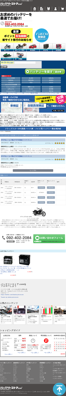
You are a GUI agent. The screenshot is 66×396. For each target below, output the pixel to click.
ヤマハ (45, 93)
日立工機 (42, 377)
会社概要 (3, 391)
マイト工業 (42, 379)
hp (27, 373)
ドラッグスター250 (53, 93)
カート (62, 11)
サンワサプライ (30, 379)
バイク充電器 (11, 78)
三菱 (14, 375)
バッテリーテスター (57, 378)
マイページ (55, 11)
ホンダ (1, 365)
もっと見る (33, 170)
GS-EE (28, 371)
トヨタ (14, 365)
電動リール (31, 86)
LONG (51, 86)
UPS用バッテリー (31, 362)
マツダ (14, 373)
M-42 (31, 89)
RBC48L (31, 80)
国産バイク (38, 93)
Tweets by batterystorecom (9, 297)
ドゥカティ (2, 377)
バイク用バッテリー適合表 (26, 93)
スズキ (1, 371)
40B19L (51, 78)
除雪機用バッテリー (57, 370)
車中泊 (51, 91)
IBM (27, 377)
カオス (51, 82)
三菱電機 (28, 369)
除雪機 (51, 89)
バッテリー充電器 (57, 376)
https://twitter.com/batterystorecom (12, 294)
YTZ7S (41, 187)
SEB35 (51, 80)
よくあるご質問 (46, 391)
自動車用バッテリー (19, 362)
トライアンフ (3, 379)
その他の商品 (57, 362)
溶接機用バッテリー (45, 362)
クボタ (41, 365)
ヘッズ (41, 369)
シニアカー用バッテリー (58, 368)
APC (27, 365)
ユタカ (28, 375)
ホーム (34, 11)
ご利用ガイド (48, 11)
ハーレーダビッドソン (5, 373)
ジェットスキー (11, 86)
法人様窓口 (41, 11)
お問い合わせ (37, 391)
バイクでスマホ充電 (11, 84)
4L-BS (31, 78)
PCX (31, 82)
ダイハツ (15, 379)
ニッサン (15, 367)
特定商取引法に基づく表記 (13, 391)
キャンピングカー (31, 91)
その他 (1, 381)
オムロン (28, 367)
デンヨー (42, 375)
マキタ (41, 371)
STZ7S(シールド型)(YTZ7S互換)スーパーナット (16, 140)
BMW (1, 375)
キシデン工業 (43, 373)
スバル (14, 371)
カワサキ (2, 369)
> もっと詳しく (8, 354)
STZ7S (51, 187)
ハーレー (10, 82)
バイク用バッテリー (6, 362)
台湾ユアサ (11, 89)
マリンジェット (11, 91)
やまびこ (42, 367)
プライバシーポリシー (27, 391)
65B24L (11, 80)
